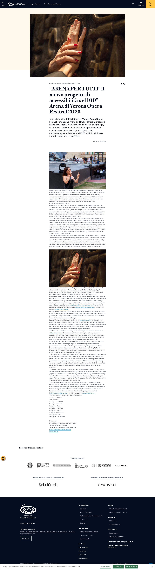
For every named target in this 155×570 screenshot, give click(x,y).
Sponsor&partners (115, 524)
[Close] (152, 567)
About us (83, 509)
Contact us (83, 519)
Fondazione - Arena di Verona (28, 511)
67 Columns (113, 521)
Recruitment (113, 533)
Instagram (29, 523)
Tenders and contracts (116, 537)
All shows (82, 544)
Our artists (82, 551)
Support (110, 505)
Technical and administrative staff (91, 516)
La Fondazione (84, 505)
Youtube (34, 523)
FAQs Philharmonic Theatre (118, 512)
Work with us (112, 529)
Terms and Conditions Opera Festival (120, 542)
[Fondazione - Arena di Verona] (16, 4)
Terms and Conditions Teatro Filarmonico (118, 546)
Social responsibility (86, 535)
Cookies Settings (105, 566)
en (133, 4)
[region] (77, 567)
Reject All (118, 566)
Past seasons (83, 547)
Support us (111, 517)
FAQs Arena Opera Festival (118, 509)
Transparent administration (89, 532)
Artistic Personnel (85, 512)
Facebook (121, 84)
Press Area (82, 555)
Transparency (83, 528)
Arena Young (83, 558)
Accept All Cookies (131, 566)
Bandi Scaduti (84, 539)
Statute (82, 523)
